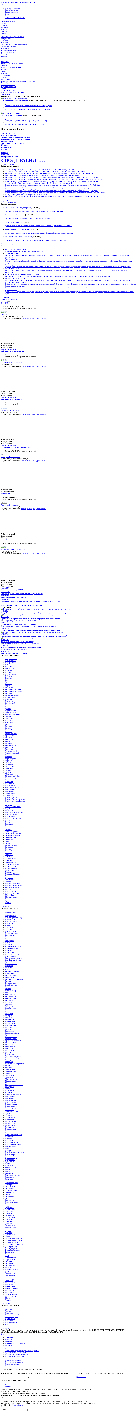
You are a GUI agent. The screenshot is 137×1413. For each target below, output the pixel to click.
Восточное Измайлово (13, 691)
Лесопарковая (10, 1060)
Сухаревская (9, 1208)
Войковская (9, 977)
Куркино (8, 743)
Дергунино (9, 705)
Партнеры (9, 1345)
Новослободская (11, 1104)
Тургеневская (10, 1235)
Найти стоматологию (8, 202)
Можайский (9, 772)
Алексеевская (10, 920)
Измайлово (9, 722)
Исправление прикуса (40, 121)
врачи (29, 318)
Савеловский (10, 828)
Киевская (8, 1017)
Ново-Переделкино (12, 787)
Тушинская (9, 1236)
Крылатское (9, 736)
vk (6, 1384)
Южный (8, 1324)
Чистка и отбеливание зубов (15, 249)
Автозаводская (10, 914)
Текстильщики (10, 858)
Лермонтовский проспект (14, 1058)
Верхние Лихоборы (12, 971)
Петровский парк (11, 1133)
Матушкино (9, 762)
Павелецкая (9, 1119)
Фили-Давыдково (11, 868)
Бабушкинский (10, 668)
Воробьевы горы (11, 985)
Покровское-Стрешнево (14, 812)
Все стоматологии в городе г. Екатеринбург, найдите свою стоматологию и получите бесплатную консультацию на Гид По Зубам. (52, 196)
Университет (10, 1252)
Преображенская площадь (14, 1152)
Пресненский (10, 816)
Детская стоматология (13, 259)
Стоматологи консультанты (11, 299)
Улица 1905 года (11, 1246)
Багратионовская (11, 933)
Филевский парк (11, 866)
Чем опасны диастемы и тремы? (17, 124)
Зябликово (9, 718)
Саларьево (9, 1179)
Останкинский (10, 803)
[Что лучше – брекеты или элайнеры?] (5, 119)
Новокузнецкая (10, 1100)
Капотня (8, 724)
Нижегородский (11, 785)
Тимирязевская (16, 362)
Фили (7, 1256)
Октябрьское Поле (12, 1112)
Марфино (8, 757)
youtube (8, 1386)
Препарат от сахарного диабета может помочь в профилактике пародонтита (33, 187)
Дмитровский (10, 707)
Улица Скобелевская (12, 1250)
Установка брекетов (12, 253)
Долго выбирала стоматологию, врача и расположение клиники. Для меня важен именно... (38, 226)
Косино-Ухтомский (12, 730)
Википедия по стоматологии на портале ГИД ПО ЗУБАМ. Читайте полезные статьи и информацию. (42, 175)
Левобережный (10, 745)
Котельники (9, 1031)
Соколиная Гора (11, 845)
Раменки (8, 820)
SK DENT (4, 303)
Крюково (8, 737)
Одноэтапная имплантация (15, 286)
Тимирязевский (11, 862)
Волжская (8, 981)
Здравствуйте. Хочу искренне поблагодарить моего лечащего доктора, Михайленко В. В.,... (38, 240)
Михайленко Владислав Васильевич (18, 237)
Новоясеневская (11, 1106)
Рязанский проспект (12, 1175)
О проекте (9, 1337)
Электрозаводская (11, 1294)
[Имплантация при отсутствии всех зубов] (5, 108)
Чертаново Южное (12, 887)
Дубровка (8, 1002)
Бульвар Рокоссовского (13, 962)
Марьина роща (10, 759)
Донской (8, 709)
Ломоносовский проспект (14, 1064)
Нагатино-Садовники (13, 778)
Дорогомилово (10, 711)
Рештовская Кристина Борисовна (17, 229)
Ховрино (8, 872)
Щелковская (9, 1290)
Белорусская (9, 941)
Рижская (8, 1169)
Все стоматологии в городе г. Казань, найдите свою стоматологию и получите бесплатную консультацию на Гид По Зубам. (50, 173)
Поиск (5, 1410)
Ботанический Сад (12, 954)
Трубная (8, 1231)
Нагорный (9, 782)
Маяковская (9, 1075)
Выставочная (10, 987)
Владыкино (9, 973)
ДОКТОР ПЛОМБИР (13, 222)
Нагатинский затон (12, 780)
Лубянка (8, 1065)
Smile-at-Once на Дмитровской (12, 351)
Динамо (8, 993)
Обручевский (10, 793)
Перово (8, 809)
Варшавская (9, 968)
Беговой (8, 672)
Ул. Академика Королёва (14, 1238)
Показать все (5, 906)
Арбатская (9, 927)
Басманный (9, 670)
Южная (7, 1298)
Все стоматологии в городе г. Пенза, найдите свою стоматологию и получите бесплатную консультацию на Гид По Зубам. (50, 189)
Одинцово (9, 795)
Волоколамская (10, 983)
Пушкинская (9, 1162)
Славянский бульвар (12, 1190)
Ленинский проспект (13, 1056)
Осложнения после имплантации (17, 282)
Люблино (8, 755)
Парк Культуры (10, 1123)
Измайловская (10, 1008)
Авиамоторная (10, 912)
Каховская (9, 1014)
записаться (8, 349)
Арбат (7, 664)
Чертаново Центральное (14, 885)
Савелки (8, 826)
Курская (8, 1052)
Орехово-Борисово (12, 797)
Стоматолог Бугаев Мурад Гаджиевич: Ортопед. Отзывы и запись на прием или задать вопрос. (40, 170)
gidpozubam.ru (81, 1377)
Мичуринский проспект (14, 1085)
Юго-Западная (10, 1296)
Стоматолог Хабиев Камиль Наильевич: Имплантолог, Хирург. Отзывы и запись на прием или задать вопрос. (45, 171)
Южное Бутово (10, 891)
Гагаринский (10, 697)
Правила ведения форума (14, 1356)
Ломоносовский (11, 751)
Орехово (8, 1114)
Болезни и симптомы (13, 8)
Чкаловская (9, 1281)
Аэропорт (4, 505)
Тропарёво (9, 1229)
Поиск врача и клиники (13, 1360)
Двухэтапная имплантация (15, 278)
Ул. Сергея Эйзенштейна (14, 1244)
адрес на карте (41, 318)
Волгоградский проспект (14, 979)
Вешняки (8, 684)
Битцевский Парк (11, 948)
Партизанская (10, 1127)
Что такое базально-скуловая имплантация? (21, 106)
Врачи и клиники (11, 12)
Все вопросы (5, 297)
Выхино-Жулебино (12, 695)
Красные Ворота (11, 1039)
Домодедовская (10, 998)
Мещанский (9, 768)
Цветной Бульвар (11, 1269)
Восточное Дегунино (13, 689)
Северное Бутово (11, 832)
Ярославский (10, 901)
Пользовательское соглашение (16, 1349)
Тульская (8, 1233)
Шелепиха (9, 1284)
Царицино (9, 878)
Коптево (8, 728)
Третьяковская (10, 1227)
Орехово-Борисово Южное (15, 801)
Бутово (7, 680)
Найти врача (5, 200)
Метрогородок (10, 766)
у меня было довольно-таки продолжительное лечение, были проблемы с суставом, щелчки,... (39, 233)
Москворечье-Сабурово (13, 776)
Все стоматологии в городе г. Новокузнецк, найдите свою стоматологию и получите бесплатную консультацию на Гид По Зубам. (52, 185)
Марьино (8, 761)
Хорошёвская (10, 1265)
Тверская (8, 1213)
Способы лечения (11, 10)
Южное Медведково (12, 893)
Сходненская (10, 1210)
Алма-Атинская (11, 921)
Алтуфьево (9, 923)
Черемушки (9, 880)
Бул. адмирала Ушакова (13, 958)
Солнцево (8, 849)
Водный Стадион (11, 975)
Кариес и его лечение (13, 269)
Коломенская (10, 1023)
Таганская (4, 314)
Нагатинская (9, 1090)
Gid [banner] (2, 4)
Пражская (8, 1150)
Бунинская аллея (11, 964)
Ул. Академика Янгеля (13, 1240)
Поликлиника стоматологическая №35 (16, 447)
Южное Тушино (11, 895)
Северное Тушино (11, 837)
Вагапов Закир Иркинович (15, 215)
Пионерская (9, 1138)
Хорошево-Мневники (13, 874)
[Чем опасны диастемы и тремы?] (5, 122)
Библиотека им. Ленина (14, 946)
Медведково (9, 764)
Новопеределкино (11, 1102)
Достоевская (9, 1000)
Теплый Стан (10, 860)
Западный (8, 1311)
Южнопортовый (11, 897)
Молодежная (9, 1087)
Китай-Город (10, 1019)
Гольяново (9, 701)
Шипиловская (10, 1286)
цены (33, 318)
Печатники (9, 810)
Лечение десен (10, 265)
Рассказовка (9, 1165)
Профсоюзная (10, 1160)
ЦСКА (7, 1271)
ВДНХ (7, 969)
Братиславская (10, 956)
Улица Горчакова (11, 1248)
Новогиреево (10, 789)
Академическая (10, 916)
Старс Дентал (6, 540)
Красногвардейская (12, 1033)
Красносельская (11, 1037)
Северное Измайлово (13, 834)
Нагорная (8, 1092)
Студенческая (10, 1206)
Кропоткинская (10, 1042)
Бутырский (9, 682)
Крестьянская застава (13, 1041)
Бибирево (8, 676)
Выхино (8, 989)
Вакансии (8, 1341)
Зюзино (8, 716)
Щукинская (9, 1292)
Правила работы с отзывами (15, 1353)
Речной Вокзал (14, 457)
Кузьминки (9, 739)
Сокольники (9, 847)
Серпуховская (10, 1188)
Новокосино (9, 791)
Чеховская (9, 1277)
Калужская (9, 1010)
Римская (8, 1171)
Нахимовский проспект (13, 1094)
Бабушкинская (10, 931)
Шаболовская (10, 1283)
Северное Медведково (13, 835)
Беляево (8, 943)
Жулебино (9, 1004)
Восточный (9, 693)
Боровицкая (9, 952)
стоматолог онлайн (8, 21)
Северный (9, 839)
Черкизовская (10, 1273)
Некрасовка (9, 784)
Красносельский (11, 734)
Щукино (8, 889)
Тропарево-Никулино (13, 864)
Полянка (8, 1148)
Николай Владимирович (14, 100)
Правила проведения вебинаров (17, 1354)
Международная (11, 1079)
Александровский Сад (13, 918)
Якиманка (9, 899)
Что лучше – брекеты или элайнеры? (18, 121)
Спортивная (9, 1200)
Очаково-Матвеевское (13, 807)
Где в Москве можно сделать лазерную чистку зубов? (24, 251)
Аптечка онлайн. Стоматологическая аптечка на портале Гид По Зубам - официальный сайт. (39, 183)
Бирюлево (9, 678)
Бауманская (9, 937)
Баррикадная (5, 549)
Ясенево (8, 903)
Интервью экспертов (12, 1366)
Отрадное (8, 805)
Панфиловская (10, 1121)
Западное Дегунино (12, 714)
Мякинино (9, 1089)
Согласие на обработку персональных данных (22, 1351)
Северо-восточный (12, 1315)
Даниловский (10, 703)
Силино (8, 841)
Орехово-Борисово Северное (15, 799)
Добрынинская (10, 996)
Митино (8, 770)
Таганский (9, 855)
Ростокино (9, 822)
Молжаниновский (11, 774)
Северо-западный (11, 1317)
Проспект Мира (11, 1158)
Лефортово (9, 747)
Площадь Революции (13, 1144)
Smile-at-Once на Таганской (11, 399)
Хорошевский (10, 876)
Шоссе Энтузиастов (12, 1288)
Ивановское (9, 720)
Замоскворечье (10, 712)
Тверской (8, 857)
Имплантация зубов (44, 106)
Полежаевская (13, 505)
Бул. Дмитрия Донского (13, 960)
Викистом (9, 16)
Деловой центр (10, 991)
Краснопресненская (18, 549)
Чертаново (9, 882)
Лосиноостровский (12, 753)
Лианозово (9, 749)
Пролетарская (10, 1154)
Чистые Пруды (10, 1279)
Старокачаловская (11, 1202)
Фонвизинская (10, 1258)
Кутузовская (9, 1054)
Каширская (9, 1016)
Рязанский (9, 824)
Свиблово (8, 830)
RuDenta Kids (6, 494)
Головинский (10, 699)
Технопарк (9, 1223)
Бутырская (9, 966)
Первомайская (10, 1129)
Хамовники (9, 870)
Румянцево (9, 1173)
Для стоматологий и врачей (15, 1343)
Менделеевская (10, 1081)
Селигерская (9, 1185)
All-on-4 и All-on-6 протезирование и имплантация (23, 274)
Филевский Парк (11, 1254)
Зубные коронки (11, 290)
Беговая (8, 939)
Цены (7, 14)
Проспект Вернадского (13, 818)
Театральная (9, 1215)
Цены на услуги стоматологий (16, 1362)
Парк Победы (10, 1125)
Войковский (9, 688)
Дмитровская (5, 362)
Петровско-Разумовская (13, 1135)
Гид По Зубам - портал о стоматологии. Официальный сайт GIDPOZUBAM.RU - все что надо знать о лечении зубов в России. (51, 181)
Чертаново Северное (12, 883)
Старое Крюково (11, 851)
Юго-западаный (11, 1322)
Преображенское (11, 814)
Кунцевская (9, 1050)
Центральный (10, 1319)
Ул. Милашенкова (11, 1242)
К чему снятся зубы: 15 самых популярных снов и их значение (28, 195)
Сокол (7, 843)
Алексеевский (10, 661)
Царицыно (9, 1267)
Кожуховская (10, 1021)
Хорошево (9, 1263)
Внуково (8, 686)
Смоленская (9, 1192)
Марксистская (6, 410)
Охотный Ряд (10, 1117)
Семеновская (10, 1187)
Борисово (8, 950)
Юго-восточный (11, 1321)
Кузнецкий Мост (11, 1046)
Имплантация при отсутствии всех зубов (20, 109)
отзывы (23, 318)
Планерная (5, 457)
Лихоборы (9, 1062)
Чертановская (10, 1275)
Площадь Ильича (11, 1142)
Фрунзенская (10, 1260)
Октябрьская (9, 1110)
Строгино (8, 853)
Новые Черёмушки (12, 1108)
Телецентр (9, 1219)
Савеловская (9, 1177)
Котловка (8, 732)
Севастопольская (11, 1183)
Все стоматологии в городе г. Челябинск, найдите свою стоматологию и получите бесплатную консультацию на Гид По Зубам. (51, 191)
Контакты (8, 1339)
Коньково (8, 726)
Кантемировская (11, 1012)
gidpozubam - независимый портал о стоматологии (20, 1334)
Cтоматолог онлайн (12, 1364)
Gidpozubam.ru (17, 1405)
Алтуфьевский (10, 663)
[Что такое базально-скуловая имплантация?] (5, 104)
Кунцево (8, 741)
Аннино (8, 925)
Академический (11, 659)
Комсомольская (10, 1025)
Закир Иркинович (11, 115)
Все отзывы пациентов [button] (9, 244)
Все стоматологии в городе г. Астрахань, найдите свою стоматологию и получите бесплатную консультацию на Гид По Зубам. (51, 177)
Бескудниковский (11, 674)
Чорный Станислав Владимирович (18, 208)
